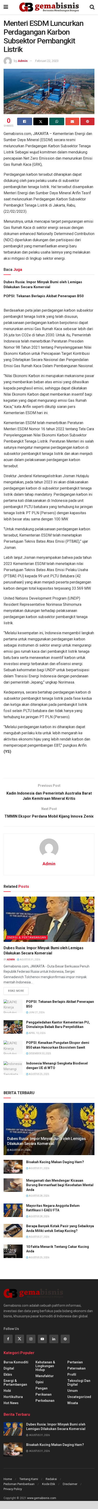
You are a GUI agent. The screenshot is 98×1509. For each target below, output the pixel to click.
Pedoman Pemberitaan (19, 1484)
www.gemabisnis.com (41, 1498)
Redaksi (51, 1479)
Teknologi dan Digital (78, 1382)
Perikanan (43, 1394)
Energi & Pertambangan (26, 937)
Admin (23, 61)
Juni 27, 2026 (36, 1012)
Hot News (11, 1403)
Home (8, 1479)
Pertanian (75, 1362)
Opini (39, 1382)
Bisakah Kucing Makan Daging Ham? (55, 1162)
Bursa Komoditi (16, 1362)
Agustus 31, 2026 (29, 959)
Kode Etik (48, 1484)
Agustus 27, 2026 (38, 1237)
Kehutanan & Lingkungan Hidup (45, 1366)
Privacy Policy (13, 1489)
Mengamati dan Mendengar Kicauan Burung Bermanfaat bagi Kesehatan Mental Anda (59, 1185)
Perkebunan (44, 1401)
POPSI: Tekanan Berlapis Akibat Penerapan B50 (44, 296)
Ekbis (8, 1374)
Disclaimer (70, 1484)
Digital (9, 1368)
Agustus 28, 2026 (38, 1195)
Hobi (7, 1391)
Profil (71, 1374)
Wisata (72, 1403)
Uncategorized (79, 1397)
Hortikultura (13, 1397)
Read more (16, 990)
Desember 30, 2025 (39, 1053)
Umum (72, 1391)
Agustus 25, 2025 (38, 1074)
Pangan (41, 1388)
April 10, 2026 (36, 1033)
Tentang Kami (29, 1479)
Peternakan (76, 1368)
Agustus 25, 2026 (38, 1257)
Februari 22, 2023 (47, 61)
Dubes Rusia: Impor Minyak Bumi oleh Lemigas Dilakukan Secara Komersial (46, 1141)
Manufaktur (44, 1376)
